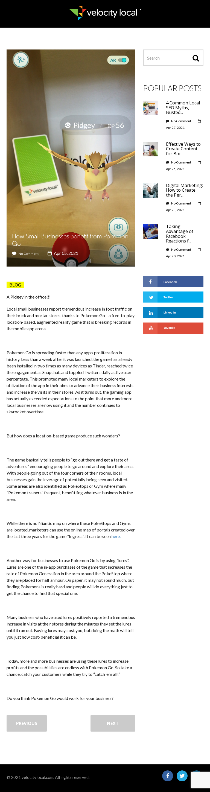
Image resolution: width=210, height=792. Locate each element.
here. (116, 536)
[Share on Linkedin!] (173, 311)
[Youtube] (173, 327)
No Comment (29, 254)
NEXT (113, 723)
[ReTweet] (173, 296)
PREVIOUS (26, 723)
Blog (15, 285)
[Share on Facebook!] (173, 281)
